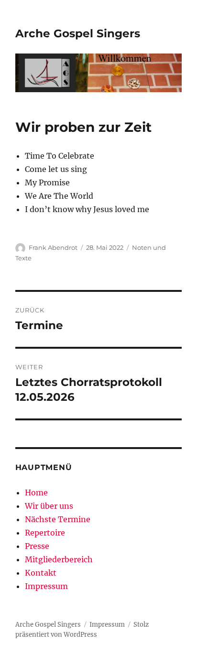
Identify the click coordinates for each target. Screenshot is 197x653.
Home (36, 492)
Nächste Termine (57, 519)
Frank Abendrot (53, 247)
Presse (37, 546)
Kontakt (40, 573)
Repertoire (45, 532)
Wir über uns (49, 506)
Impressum (46, 586)
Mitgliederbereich (59, 559)
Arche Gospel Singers (77, 33)
